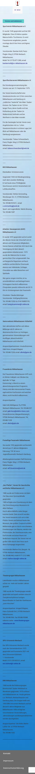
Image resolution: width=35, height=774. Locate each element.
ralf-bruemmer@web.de (16, 468)
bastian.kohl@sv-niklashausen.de (15, 63)
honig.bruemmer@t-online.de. (18, 304)
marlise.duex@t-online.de (16, 559)
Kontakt (6, 753)
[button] (13, 21)
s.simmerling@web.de (11, 206)
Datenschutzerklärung (13, 768)
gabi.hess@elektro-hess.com (18, 411)
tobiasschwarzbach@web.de (18, 148)
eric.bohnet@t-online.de (11, 664)
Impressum (8, 760)
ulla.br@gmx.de (26, 352)
